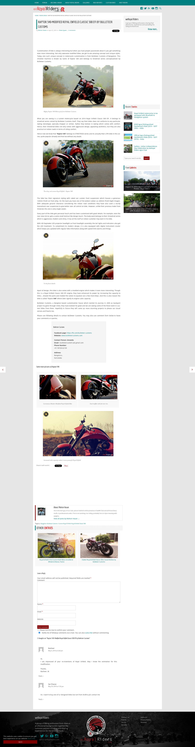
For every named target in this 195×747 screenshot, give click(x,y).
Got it (20, 742)
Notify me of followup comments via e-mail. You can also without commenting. (75, 633)
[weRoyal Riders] (50, 10)
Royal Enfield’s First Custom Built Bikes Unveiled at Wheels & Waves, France (56, 561)
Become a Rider (56, 3)
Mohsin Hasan (42, 30)
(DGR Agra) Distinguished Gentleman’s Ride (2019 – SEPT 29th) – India (145, 126)
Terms (123, 722)
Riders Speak (43, 15)
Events (123, 720)
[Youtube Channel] (152, 7)
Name (40, 604)
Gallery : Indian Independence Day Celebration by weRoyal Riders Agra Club (145, 148)
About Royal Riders (72, 3)
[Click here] (128, 119)
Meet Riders (123, 3)
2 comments (71, 30)
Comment (41, 580)
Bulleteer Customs (52, 523)
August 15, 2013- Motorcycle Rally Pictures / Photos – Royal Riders (141, 188)
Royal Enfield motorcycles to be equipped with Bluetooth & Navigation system (146, 115)
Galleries (86, 3)
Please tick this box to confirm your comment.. (57, 630)
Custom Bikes (111, 3)
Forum (44, 3)
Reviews (144, 722)
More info (31, 738)
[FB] (141, 7)
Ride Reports (97, 3)
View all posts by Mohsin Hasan (67, 519)
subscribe (89, 633)
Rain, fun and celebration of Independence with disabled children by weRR (142, 210)
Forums (124, 725)
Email (40, 612)
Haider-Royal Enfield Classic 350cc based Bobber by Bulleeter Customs (99, 561)
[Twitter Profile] (145, 7)
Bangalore (43, 523)
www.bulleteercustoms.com (71, 335)
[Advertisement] (79, 40)
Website (40, 619)
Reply (40, 676)
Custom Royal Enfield (64, 523)
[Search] (160, 7)
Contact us (125, 717)
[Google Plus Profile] (149, 7)
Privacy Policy (146, 720)
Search (146, 158)
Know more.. (153, 29)
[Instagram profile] (156, 7)
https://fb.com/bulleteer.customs (79, 333)
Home (37, 3)
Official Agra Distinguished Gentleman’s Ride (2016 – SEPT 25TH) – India (145, 137)
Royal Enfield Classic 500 (78, 523)
